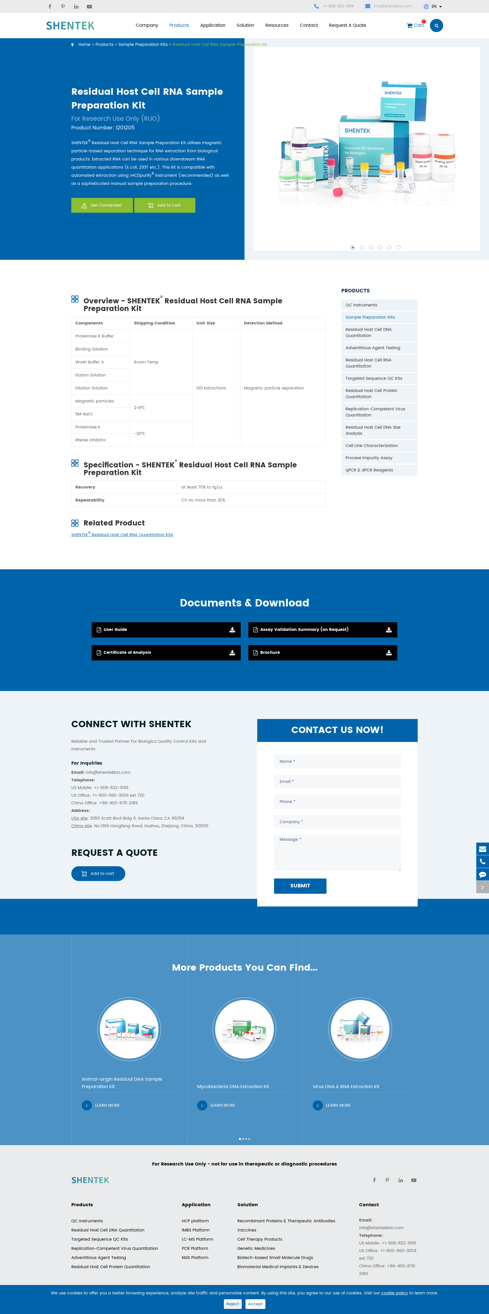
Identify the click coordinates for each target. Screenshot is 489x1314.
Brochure (270, 652)
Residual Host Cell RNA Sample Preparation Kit (220, 44)
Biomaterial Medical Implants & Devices (278, 1267)
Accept (255, 1304)
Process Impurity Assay (369, 458)
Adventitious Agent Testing (373, 348)
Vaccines (246, 1230)
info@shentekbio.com (393, 6)
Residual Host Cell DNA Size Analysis (373, 430)
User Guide (115, 629)
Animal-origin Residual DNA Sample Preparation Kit (122, 1083)
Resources (277, 25)
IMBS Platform (196, 1230)
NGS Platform (195, 1257)
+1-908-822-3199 (338, 6)
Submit (300, 886)
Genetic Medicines (256, 1248)
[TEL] (482, 861)
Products (179, 25)
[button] (353, 248)
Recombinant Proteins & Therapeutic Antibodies (286, 1221)
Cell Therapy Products (259, 1239)
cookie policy (394, 1293)
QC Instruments (361, 305)
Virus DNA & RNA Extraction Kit (346, 1086)
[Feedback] (482, 874)
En (434, 6)
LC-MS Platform (197, 1239)
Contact (309, 25)
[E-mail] (482, 849)
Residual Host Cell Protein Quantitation (371, 393)
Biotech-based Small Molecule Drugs (275, 1257)
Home (84, 44)
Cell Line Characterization (372, 445)
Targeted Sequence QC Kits (374, 378)
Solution (245, 25)
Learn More (107, 1105)
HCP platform (195, 1221)
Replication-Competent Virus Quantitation (375, 412)
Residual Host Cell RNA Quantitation (368, 363)
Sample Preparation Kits (143, 44)
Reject (232, 1304)
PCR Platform (195, 1248)
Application (212, 25)
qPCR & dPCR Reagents (369, 470)
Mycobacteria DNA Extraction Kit (233, 1086)
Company (147, 25)
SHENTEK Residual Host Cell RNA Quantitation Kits (122, 535)
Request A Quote (347, 25)
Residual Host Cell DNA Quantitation (369, 332)
